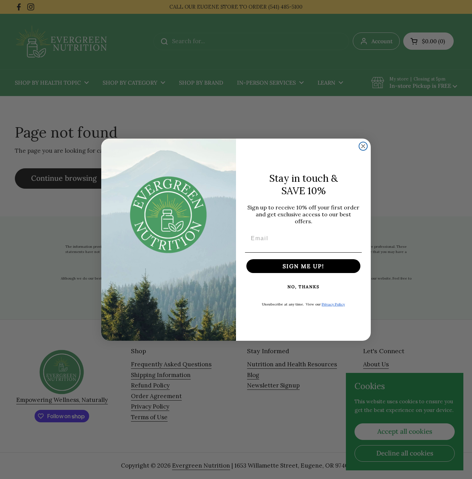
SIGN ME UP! (303, 266)
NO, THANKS (303, 286)
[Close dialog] (363, 146)
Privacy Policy (333, 304)
